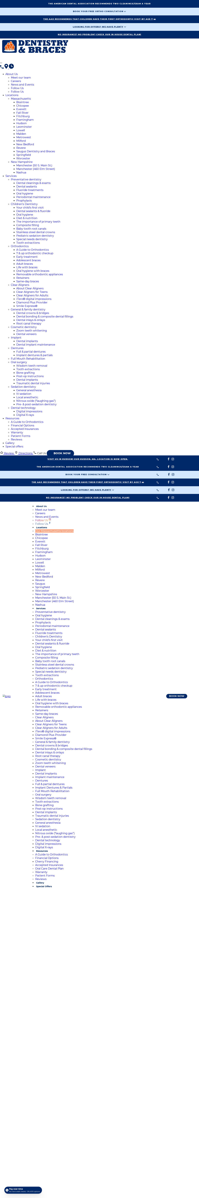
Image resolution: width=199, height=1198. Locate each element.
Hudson (21, 123)
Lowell (20, 130)
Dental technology (23, 407)
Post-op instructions (30, 376)
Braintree (22, 102)
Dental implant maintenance (35, 344)
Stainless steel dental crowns (35, 232)
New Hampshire (22, 162)
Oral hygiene (24, 193)
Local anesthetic (27, 397)
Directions (25, 453)
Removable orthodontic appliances (39, 274)
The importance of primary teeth (38, 221)
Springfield (23, 154)
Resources (12, 418)
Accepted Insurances (25, 429)
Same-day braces (27, 281)
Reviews (16, 439)
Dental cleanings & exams (33, 183)
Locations (11, 95)
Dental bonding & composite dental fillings (44, 316)
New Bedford (25, 144)
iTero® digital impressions (33, 299)
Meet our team (21, 77)
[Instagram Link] (12, 58)
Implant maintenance (49, 777)
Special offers (14, 446)
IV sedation (23, 393)
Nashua (21, 172)
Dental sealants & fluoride (33, 211)
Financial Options (22, 425)
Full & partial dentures (31, 351)
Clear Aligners (20, 284)
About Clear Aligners (30, 288)
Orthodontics (20, 246)
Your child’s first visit (30, 207)
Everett (21, 109)
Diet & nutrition (26, 218)
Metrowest (23, 137)
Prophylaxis (24, 200)
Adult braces (24, 263)
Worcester (23, 158)
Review (9, 453)
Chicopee (22, 105)
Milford (21, 140)
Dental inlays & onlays (30, 320)
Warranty (17, 432)
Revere (21, 147)
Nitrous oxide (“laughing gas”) (36, 400)
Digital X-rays (25, 414)
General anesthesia (29, 390)
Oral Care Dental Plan (49, 868)
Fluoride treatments (29, 190)
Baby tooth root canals (31, 228)
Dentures (17, 348)
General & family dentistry (28, 309)
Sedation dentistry (23, 386)
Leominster (24, 126)
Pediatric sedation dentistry (35, 235)
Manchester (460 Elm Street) (35, 169)
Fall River (22, 112)
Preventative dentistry (26, 179)
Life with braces (26, 267)
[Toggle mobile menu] (1, 62)
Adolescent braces (28, 260)
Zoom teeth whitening (31, 330)
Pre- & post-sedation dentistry (36, 404)
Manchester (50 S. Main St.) (34, 165)
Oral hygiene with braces (32, 270)
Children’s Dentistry (24, 204)
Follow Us (17, 88)
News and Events (22, 84)
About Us (11, 74)
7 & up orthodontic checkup (34, 253)
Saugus (40, 583)
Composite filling (27, 225)
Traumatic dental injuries (33, 383)
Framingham (25, 119)
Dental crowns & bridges (32, 313)
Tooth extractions (28, 242)
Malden (21, 133)
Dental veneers (26, 334)
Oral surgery (19, 362)
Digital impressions (29, 411)
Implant (16, 337)
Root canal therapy (28, 323)
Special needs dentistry (32, 239)
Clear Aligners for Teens (32, 292)
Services (11, 176)
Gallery (9, 443)
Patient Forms (20, 436)
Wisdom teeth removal (31, 365)
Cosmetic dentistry (24, 327)
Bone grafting (25, 372)
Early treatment (27, 256)
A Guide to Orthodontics (32, 249)
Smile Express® (26, 306)
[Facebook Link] (7, 58)
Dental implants (27, 341)
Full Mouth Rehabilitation (28, 358)
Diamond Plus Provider (32, 302)
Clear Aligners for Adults (32, 295)
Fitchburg (23, 116)
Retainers (22, 277)
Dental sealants (26, 186)
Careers (16, 81)
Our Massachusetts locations (54, 531)
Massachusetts (21, 98)
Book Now (176, 696)
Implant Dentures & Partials (53, 787)
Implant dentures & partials (34, 355)
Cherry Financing (46, 861)
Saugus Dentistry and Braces (35, 151)
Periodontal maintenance (33, 197)
